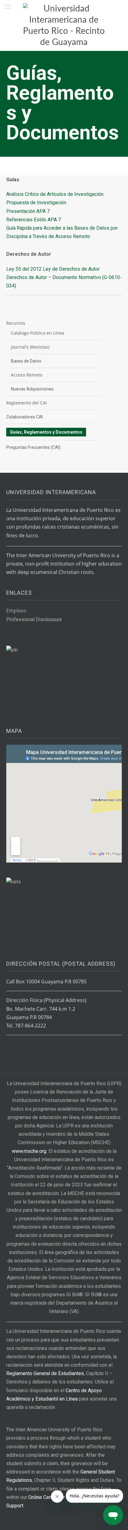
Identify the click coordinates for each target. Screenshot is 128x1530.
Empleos (16, 610)
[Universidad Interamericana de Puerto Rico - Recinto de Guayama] (63, 25)
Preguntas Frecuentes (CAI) (33, 447)
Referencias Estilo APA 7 (33, 220)
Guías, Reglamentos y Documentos (46, 432)
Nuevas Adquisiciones (32, 388)
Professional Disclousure (34, 619)
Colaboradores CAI (24, 416)
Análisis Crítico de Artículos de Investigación (54, 194)
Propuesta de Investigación (36, 202)
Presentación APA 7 (28, 211)
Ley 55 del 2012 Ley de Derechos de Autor (53, 269)
